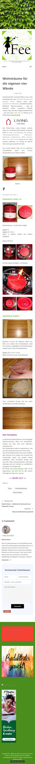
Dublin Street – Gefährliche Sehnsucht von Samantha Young (16, 505)
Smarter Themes (20, 761)
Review (7, 611)
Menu (4, 66)
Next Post (28, 508)
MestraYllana (6, 539)
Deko (10, 488)
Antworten (5, 560)
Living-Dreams (15, 115)
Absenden (17, 606)
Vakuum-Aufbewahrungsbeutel (22, 512)
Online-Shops (17, 492)
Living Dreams (18, 468)
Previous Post (8, 501)
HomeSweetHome (21, 488)
